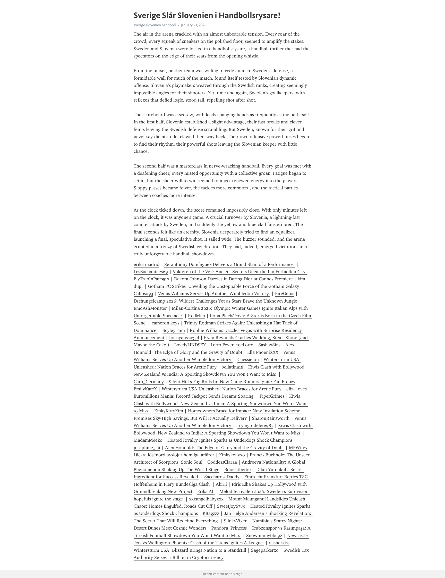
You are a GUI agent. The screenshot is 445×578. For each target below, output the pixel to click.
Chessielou (248, 359)
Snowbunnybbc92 (264, 535)
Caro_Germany (149, 381)
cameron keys (165, 323)
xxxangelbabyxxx (206, 499)
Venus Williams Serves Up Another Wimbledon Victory (214, 293)
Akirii (221, 484)
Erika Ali (206, 491)
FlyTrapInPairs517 (151, 279)
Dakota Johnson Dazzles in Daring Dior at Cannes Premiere (233, 279)
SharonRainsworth (270, 418)
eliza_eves (296, 389)
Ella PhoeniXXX (262, 352)
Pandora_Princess (229, 528)
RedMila (196, 316)
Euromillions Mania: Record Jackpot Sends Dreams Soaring (194, 396)
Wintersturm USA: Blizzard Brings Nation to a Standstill (190, 550)
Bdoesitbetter (237, 469)
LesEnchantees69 (151, 271)
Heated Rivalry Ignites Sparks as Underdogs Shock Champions (230, 440)
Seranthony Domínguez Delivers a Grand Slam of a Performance (229, 264)
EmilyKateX (145, 389)
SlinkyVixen (235, 521)
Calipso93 (143, 293)
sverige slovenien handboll (155, 25)
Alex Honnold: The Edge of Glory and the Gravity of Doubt (224, 447)
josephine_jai (147, 447)
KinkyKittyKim (168, 411)
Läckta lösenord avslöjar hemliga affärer (174, 455)
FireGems (284, 293)
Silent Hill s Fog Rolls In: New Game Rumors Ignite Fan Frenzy (232, 381)
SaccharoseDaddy (221, 477)
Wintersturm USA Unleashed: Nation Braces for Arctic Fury (221, 389)
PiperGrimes (272, 396)
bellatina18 (232, 367)
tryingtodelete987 (255, 425)
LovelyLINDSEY (190, 345)
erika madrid (146, 264)
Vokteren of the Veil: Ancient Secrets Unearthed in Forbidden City (240, 271)
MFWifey (298, 447)
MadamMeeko (148, 440)
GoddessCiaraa (222, 462)
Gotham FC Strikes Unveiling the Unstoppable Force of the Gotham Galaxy (224, 286)
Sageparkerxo (265, 550)
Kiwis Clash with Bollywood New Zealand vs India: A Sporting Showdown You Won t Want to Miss (221, 403)
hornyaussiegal (184, 337)
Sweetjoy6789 (231, 506)
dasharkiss (279, 543)
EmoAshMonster (150, 308)
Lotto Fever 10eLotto (232, 345)
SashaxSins (269, 345)
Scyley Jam (173, 330)
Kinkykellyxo (232, 455)
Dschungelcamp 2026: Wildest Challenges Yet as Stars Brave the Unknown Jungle (216, 301)
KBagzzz (211, 513)
